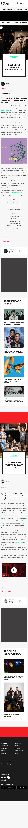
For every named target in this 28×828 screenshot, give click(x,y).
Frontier (7, 110)
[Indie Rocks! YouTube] (11, 764)
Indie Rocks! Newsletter (7, 784)
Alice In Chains (4, 486)
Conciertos (16, 22)
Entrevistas (18, 743)
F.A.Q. (16, 753)
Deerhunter (3, 88)
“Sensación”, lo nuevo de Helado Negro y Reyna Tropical (12, 381)
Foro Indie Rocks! (20, 750)
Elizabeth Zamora (8, 481)
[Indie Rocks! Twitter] (5, 764)
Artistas (17, 745)
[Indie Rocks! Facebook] (2, 764)
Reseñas (9, 22)
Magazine (19, 9)
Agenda (9, 9)
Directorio (18, 748)
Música (4, 9)
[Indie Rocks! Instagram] (8, 764)
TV (14, 9)
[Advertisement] (14, 275)
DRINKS (13, 192)
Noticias (4, 22)
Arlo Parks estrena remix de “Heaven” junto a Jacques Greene (13, 677)
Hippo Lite (19, 192)
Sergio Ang (7, 84)
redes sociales (4, 552)
